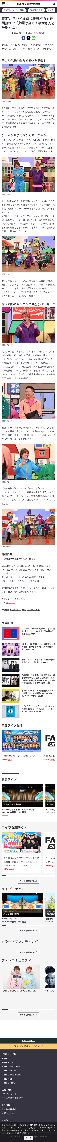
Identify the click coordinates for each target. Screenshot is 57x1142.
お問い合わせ (8, 1113)
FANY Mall (7, 1079)
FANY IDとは (28, 1040)
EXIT (6, 609)
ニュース (32, 33)
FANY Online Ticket (11, 1066)
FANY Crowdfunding (11, 1075)
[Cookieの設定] (38, 1130)
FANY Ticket (7, 1062)
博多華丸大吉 (33, 609)
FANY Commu (8, 1083)
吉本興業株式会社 (10, 1109)
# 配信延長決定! (36, 10)
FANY (4, 1058)
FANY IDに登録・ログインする (28, 1046)
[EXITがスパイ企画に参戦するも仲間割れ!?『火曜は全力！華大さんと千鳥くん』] (23, 38)
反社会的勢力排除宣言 (12, 1098)
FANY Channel (9, 1071)
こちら (22, 599)
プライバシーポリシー (12, 1094)
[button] (54, 4)
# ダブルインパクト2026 (14, 10)
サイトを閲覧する (27, 881)
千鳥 (24, 609)
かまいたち (15, 609)
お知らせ (41, 33)
